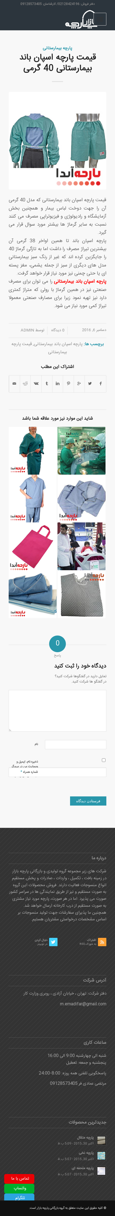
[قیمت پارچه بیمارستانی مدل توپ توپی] (82, 594)
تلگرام (20, 1198)
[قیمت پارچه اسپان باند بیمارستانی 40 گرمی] (57, 140)
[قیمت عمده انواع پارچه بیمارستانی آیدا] (33, 498)
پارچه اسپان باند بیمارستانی (58, 344)
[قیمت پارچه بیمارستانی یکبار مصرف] (33, 594)
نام (36, 744)
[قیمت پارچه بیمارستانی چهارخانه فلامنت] (82, 498)
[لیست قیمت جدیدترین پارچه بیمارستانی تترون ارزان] (82, 546)
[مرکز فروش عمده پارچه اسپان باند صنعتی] (33, 546)
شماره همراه (29, 772)
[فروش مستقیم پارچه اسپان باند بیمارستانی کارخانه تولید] (82, 451)
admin (27, 330)
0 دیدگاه (57, 330)
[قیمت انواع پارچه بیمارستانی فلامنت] (33, 451)
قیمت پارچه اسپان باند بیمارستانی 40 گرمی (57, 63)
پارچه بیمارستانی (57, 48)
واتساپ (20, 1188)
